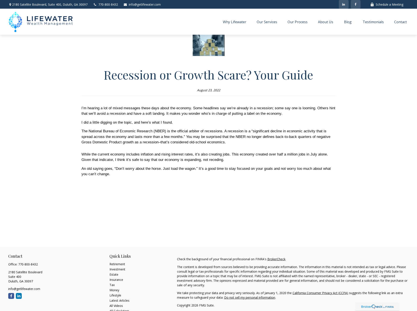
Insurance (116, 280)
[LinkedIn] (344, 4)
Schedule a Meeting (389, 4)
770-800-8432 (108, 4)
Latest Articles (119, 300)
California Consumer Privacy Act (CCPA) (320, 293)
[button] (234, 21)
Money (114, 290)
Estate (113, 274)
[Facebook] (356, 4)
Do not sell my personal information (249, 297)
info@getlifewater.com (145, 4)
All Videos (116, 306)
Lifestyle (115, 295)
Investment (117, 269)
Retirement (117, 264)
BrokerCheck (276, 259)
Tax (112, 285)
